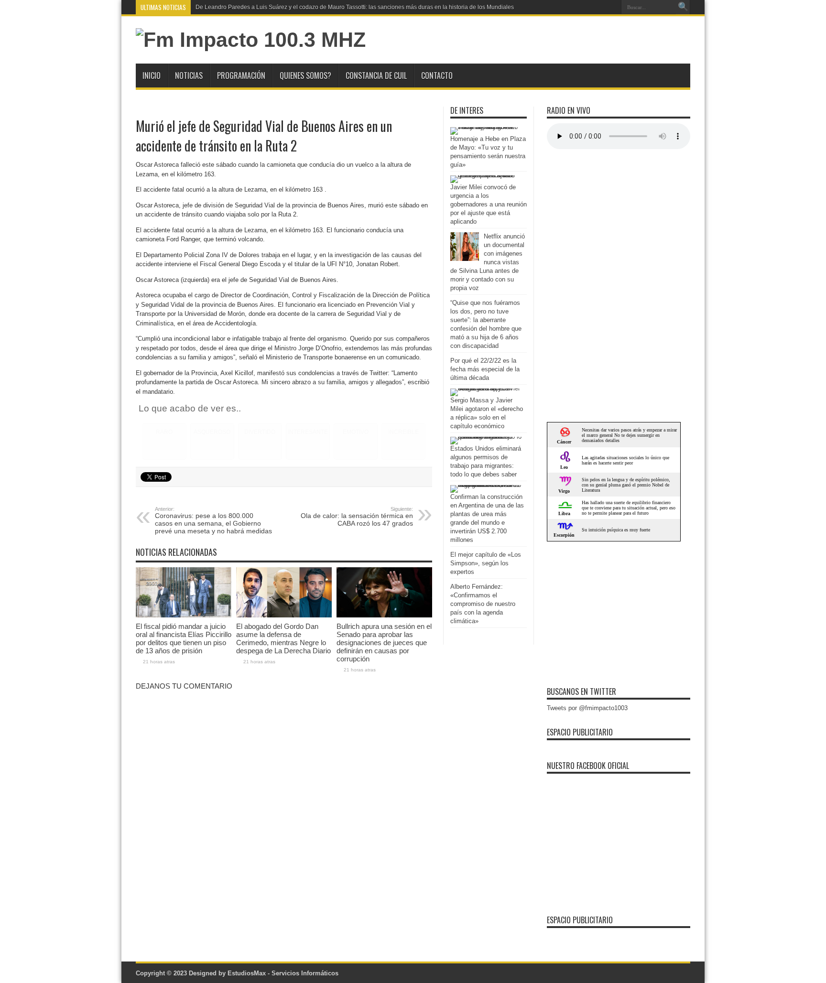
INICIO (151, 75)
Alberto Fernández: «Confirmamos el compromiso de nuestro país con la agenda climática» (482, 604)
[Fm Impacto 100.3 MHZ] (251, 39)
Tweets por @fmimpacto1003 (587, 708)
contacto (437, 75)
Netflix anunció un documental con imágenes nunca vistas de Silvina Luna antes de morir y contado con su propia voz (487, 262)
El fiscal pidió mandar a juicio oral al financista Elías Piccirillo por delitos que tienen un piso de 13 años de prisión (183, 638)
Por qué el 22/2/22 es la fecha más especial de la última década (485, 369)
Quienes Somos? (305, 75)
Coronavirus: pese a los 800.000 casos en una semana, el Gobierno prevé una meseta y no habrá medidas (213, 520)
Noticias (189, 75)
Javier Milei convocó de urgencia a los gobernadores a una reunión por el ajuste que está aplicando (488, 204)
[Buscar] (683, 7)
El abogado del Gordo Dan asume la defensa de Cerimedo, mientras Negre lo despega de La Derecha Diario (283, 638)
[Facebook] (599, 7)
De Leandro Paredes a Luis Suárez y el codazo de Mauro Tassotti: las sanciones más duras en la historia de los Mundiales (355, 7)
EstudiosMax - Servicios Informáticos (283, 973)
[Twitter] (610, 7)
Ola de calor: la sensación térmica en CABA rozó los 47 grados (357, 516)
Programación (241, 75)
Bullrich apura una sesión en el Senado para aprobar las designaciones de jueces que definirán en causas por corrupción (384, 642)
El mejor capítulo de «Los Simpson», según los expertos (485, 563)
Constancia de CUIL (376, 75)
